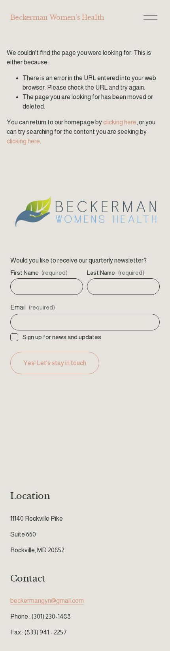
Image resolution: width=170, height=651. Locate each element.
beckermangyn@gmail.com (47, 600)
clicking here (119, 122)
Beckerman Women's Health (57, 17)
